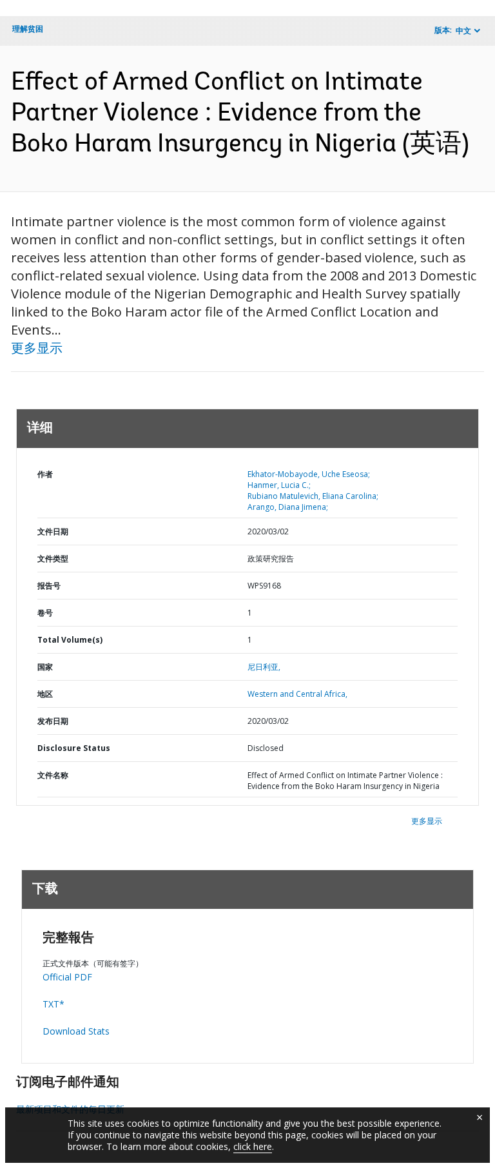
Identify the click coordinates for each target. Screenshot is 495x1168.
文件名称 (52, 775)
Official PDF (67, 977)
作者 (45, 474)
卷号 (45, 612)
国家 (45, 666)
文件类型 (52, 558)
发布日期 (52, 720)
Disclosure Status (73, 748)
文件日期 (52, 531)
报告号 (49, 585)
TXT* (53, 1004)
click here (252, 1146)
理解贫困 (27, 28)
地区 (45, 693)
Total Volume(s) (69, 639)
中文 (463, 30)
